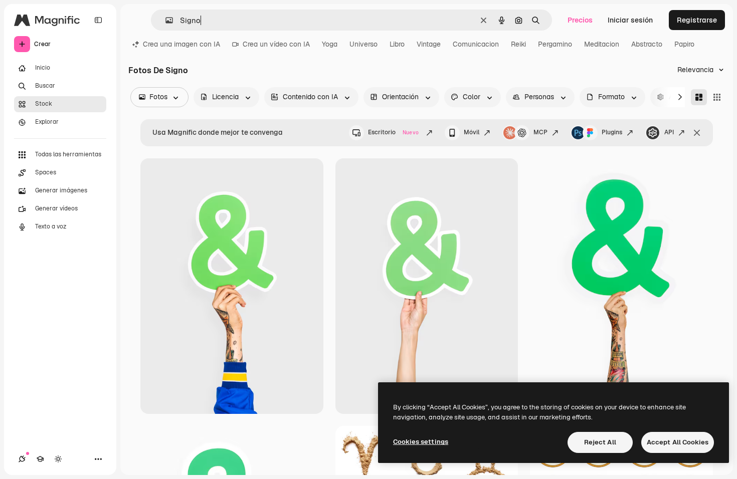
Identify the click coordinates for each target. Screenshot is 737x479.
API (669, 132)
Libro (397, 44)
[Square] (717, 97)
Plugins (612, 132)
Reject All (600, 442)
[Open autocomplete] (165, 20)
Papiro (684, 44)
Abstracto (646, 44)
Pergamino (555, 44)
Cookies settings (420, 441)
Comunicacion (476, 44)
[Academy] (40, 459)
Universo (363, 44)
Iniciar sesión (630, 20)
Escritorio (393, 132)
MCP (540, 132)
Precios (580, 20)
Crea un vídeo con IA (276, 44)
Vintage (429, 44)
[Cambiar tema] (58, 459)
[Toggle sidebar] (98, 20)
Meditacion (601, 44)
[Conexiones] (22, 459)
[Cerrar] (697, 133)
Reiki (518, 44)
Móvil (471, 132)
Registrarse (697, 20)
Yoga (329, 44)
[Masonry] (699, 97)
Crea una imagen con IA (181, 44)
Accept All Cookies (677, 442)
